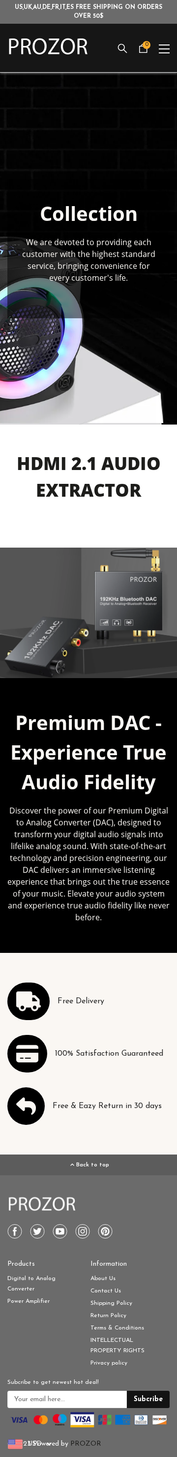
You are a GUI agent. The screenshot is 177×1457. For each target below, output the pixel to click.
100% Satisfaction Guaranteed (109, 1054)
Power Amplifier (28, 1301)
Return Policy (108, 1316)
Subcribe (148, 1399)
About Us (103, 1279)
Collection (89, 213)
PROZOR (85, 1444)
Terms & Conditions (117, 1328)
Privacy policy (108, 1363)
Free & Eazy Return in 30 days (107, 1106)
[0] (143, 51)
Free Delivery (81, 1001)
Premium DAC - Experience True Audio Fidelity (88, 752)
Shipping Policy (111, 1303)
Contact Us (105, 1291)
